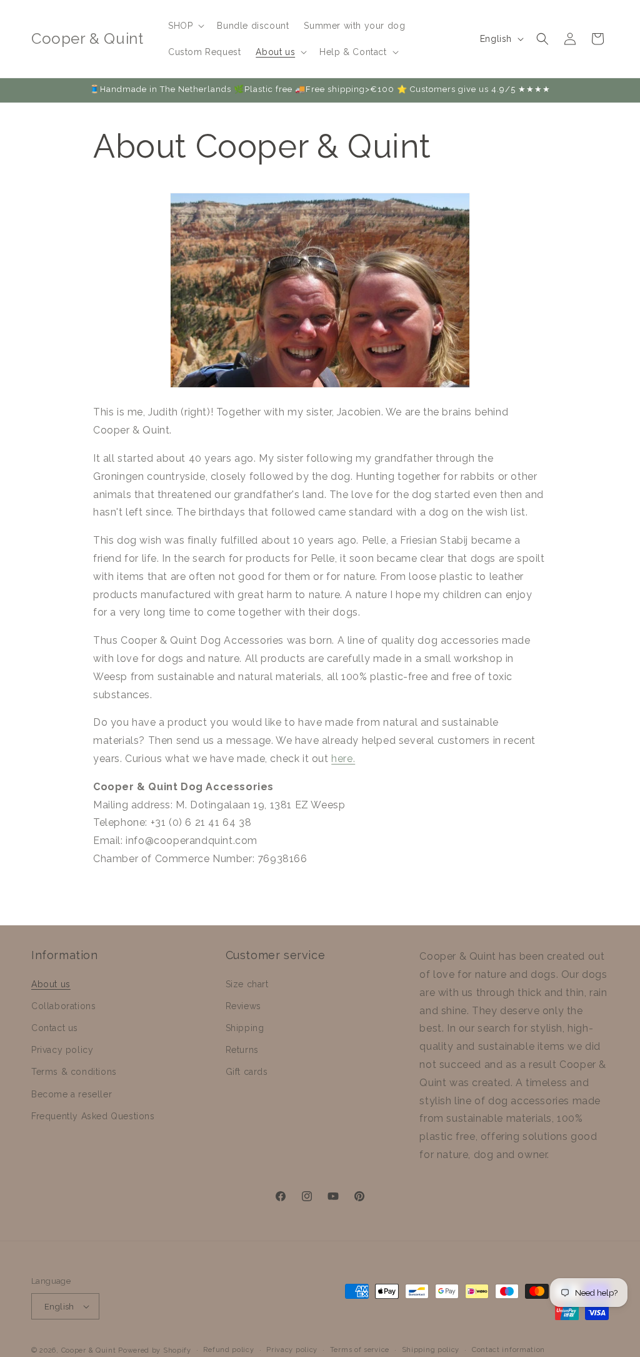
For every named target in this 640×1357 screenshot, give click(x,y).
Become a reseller (71, 1094)
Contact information (508, 1350)
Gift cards (247, 1072)
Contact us (54, 1028)
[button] (185, 26)
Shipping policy (431, 1350)
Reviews (243, 1006)
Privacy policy (62, 1050)
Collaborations (63, 1006)
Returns (242, 1050)
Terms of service (359, 1350)
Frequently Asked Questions (93, 1116)
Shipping (245, 1028)
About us (51, 984)
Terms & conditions (74, 1072)
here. (343, 759)
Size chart (247, 984)
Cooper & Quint (88, 1350)
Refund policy (228, 1350)
